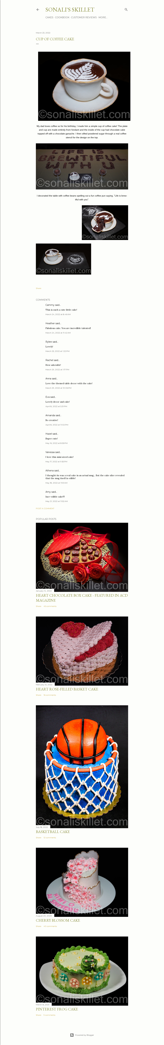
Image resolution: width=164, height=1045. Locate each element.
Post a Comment (45, 508)
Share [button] (38, 288)
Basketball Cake (53, 831)
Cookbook (62, 17)
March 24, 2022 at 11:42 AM (58, 333)
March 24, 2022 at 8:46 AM (58, 314)
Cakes (49, 17)
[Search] (126, 9)
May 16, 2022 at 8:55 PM (56, 443)
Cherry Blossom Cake (58, 920)
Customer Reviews (84, 17)
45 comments (50, 606)
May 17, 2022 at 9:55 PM (56, 461)
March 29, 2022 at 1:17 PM (57, 369)
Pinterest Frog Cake (57, 1009)
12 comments (50, 837)
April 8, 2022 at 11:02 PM (56, 425)
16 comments (50, 695)
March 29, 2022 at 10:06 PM (58, 388)
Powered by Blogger (84, 1035)
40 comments (50, 926)
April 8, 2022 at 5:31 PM (56, 406)
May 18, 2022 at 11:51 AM (56, 483)
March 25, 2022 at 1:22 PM (57, 351)
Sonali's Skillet (69, 9)
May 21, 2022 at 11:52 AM (56, 501)
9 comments (49, 1015)
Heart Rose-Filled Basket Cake (67, 689)
